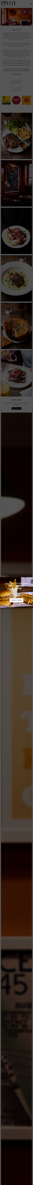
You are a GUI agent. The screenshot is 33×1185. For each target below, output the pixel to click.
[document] (16, 592)
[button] (32, 578)
